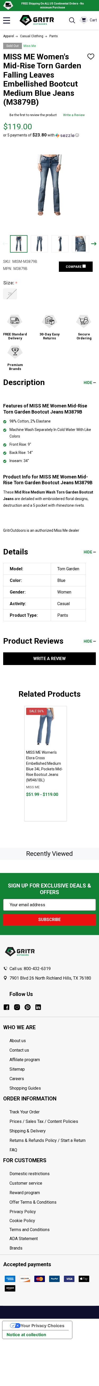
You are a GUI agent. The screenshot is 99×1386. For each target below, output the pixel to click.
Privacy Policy (53, 1212)
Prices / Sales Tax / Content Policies (44, 1121)
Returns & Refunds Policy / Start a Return (48, 1140)
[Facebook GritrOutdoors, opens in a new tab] (6, 1007)
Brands (16, 1248)
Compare (74, 267)
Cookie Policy (53, 1221)
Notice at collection (26, 1334)
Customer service (26, 1183)
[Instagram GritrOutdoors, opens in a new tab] (17, 1007)
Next (93, 244)
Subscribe (49, 919)
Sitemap (17, 1069)
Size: (10, 283)
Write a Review (74, 115)
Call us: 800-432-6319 (30, 968)
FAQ (13, 1149)
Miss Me (29, 46)
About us (18, 1040)
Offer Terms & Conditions (33, 1202)
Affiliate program (25, 1059)
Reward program (25, 1192)
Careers (17, 1078)
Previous (5, 244)
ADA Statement (24, 1238)
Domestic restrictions (30, 1173)
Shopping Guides (25, 1088)
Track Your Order (25, 1111)
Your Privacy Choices (42, 1325)
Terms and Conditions (53, 1230)
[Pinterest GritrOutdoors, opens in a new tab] (27, 1007)
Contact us (19, 1050)
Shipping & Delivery (28, 1130)
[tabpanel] (45, 763)
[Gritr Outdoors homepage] (39, 20)
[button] (41, 135)
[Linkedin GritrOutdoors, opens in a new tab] (38, 1007)
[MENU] (6, 20)
